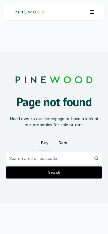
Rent (63, 142)
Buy (44, 142)
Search (54, 172)
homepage (54, 118)
